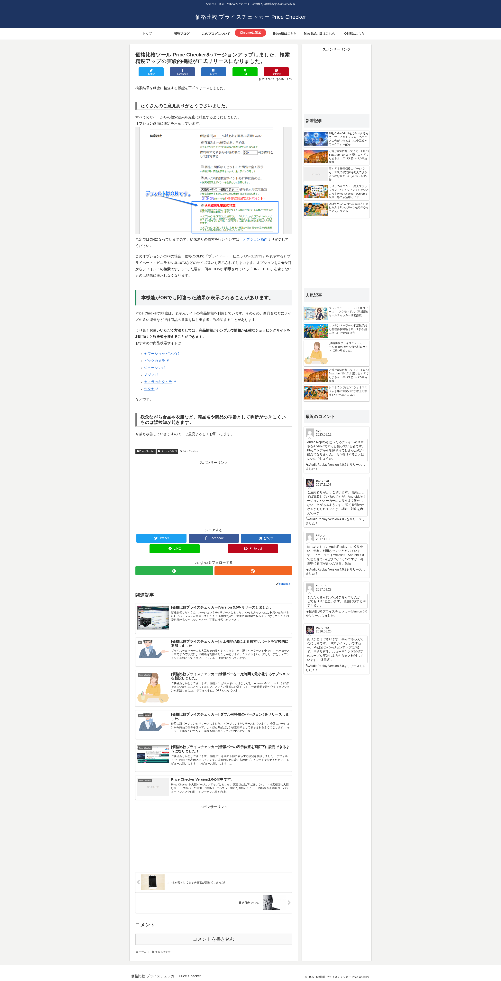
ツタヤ (149, 389)
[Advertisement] (213, 493)
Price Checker (146, 451)
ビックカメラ (154, 361)
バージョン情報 (168, 451)
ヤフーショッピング (160, 354)
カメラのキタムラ (158, 382)
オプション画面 (255, 239)
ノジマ (149, 375)
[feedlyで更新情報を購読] (174, 570)
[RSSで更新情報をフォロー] (253, 570)
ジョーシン (153, 368)
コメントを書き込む (214, 939)
